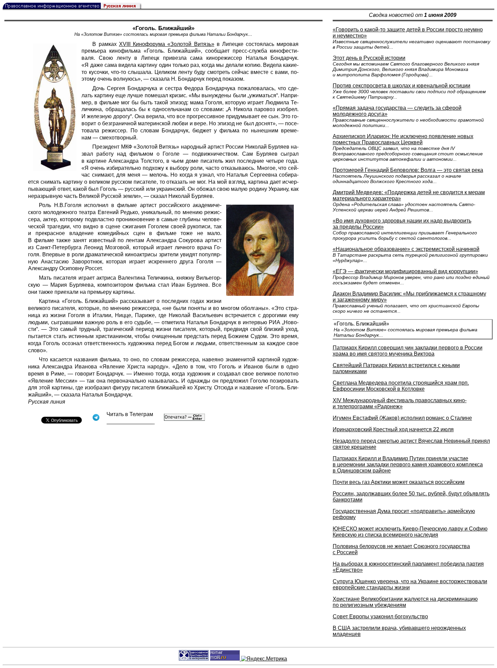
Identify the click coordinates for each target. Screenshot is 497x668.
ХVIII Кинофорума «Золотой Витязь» (166, 44)
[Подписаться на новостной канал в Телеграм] (130, 422)
